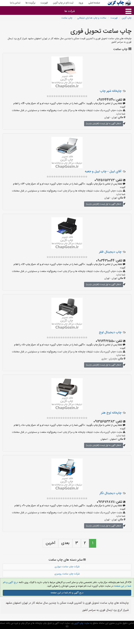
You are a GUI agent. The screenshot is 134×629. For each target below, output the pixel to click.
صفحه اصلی (94, 3)
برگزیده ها (30, 3)
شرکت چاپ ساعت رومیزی (67, 574)
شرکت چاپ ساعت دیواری (67, 567)
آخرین (50, 543)
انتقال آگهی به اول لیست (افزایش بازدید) (103, 123)
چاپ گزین (126, 18)
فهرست (44, 3)
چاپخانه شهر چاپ (110, 91)
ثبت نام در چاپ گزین (63, 3)
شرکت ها (69, 11)
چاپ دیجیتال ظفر (110, 252)
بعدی (65, 543)
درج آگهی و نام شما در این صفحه (67, 593)
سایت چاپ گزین (81, 623)
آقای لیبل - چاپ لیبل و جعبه (103, 171)
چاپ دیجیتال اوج (110, 332)
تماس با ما (15, 3)
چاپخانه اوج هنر (111, 412)
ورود (81, 3)
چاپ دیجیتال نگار (110, 493)
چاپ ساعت (67, 18)
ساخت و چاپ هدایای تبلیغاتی (91, 18)
